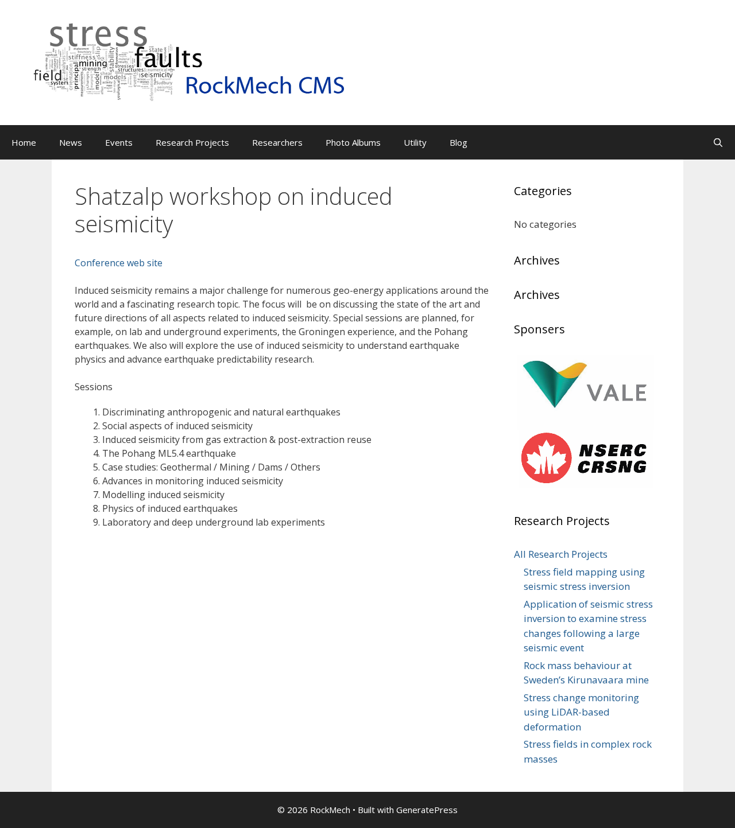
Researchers (277, 142)
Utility (415, 142)
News (70, 142)
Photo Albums (353, 142)
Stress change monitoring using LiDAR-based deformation (581, 712)
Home (23, 142)
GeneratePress (427, 809)
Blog (458, 142)
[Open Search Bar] (718, 142)
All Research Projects (561, 554)
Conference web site (119, 262)
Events (119, 142)
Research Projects (192, 142)
